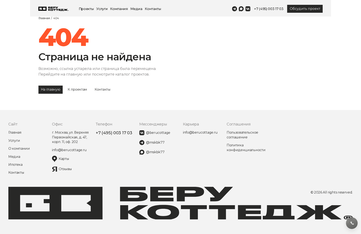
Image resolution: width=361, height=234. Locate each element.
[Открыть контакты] (352, 223)
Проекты (86, 9)
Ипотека (15, 165)
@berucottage (158, 133)
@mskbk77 (155, 142)
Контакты (153, 9)
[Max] (241, 8)
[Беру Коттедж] (53, 8)
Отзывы (65, 169)
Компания (119, 9)
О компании (19, 149)
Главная (44, 18)
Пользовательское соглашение (242, 134)
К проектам (77, 89)
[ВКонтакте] (247, 8)
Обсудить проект (305, 9)
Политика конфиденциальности (246, 147)
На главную (50, 89)
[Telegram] (234, 8)
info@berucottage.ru (69, 150)
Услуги (102, 9)
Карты (64, 159)
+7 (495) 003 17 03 (268, 9)
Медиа (136, 9)
